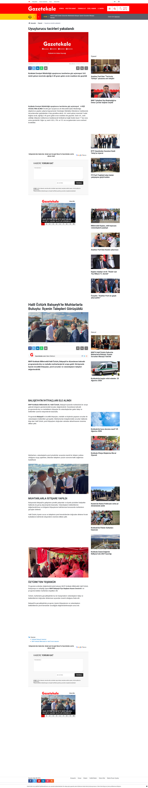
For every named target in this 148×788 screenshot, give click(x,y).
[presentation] (34, 17)
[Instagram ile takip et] (86, 356)
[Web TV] (115, 1)
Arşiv (50, 1)
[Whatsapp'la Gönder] (41, 68)
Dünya (61, 8)
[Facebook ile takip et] (82, 356)
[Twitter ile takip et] (84, 356)
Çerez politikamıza (111, 786)
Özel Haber (91, 8)
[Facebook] (30, 68)
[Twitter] (34, 68)
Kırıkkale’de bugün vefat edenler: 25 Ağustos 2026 (65, 17)
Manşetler (34, 1)
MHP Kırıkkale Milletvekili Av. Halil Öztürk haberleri (45, 641)
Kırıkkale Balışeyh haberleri (39, 639)
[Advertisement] (14, 45)
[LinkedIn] (37, 68)
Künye (79, 778)
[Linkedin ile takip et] (43, 781)
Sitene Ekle (56, 1)
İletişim (85, 778)
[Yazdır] (45, 68)
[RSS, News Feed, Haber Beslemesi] (52, 781)
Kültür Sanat (71, 8)
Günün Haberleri (43, 1)
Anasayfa (33, 23)
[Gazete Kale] (42, 8)
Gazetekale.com (40, 356)
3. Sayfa (101, 8)
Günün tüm (114, 17)
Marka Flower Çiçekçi (113, 778)
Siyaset (40, 23)
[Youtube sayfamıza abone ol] (39, 781)
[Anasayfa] (29, 1)
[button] (78, 68)
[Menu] (109, 8)
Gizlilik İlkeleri (93, 778)
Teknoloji (82, 8)
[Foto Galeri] (119, 1)
